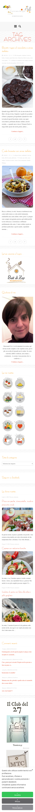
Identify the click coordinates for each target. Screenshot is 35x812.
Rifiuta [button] (17, 801)
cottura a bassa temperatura (20, 160)
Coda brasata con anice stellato (16, 151)
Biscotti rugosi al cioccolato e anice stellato (17, 49)
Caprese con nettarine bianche (14, 548)
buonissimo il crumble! (8, 673)
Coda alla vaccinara (10, 160)
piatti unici (14, 158)
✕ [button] (32, 770)
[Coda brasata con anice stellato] (17, 187)
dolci (16, 58)
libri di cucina (26, 58)
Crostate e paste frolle (10, 58)
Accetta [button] (17, 795)
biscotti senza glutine (11, 63)
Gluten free (20, 58)
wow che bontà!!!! (7, 691)
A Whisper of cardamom (16, 60)
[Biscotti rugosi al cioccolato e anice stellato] (17, 87)
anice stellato (25, 60)
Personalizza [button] (17, 808)
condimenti (24, 155)
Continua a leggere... (17, 131)
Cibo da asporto (17, 55)
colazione (24, 55)
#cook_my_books (23, 158)
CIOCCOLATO (20, 63)
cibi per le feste (17, 155)
